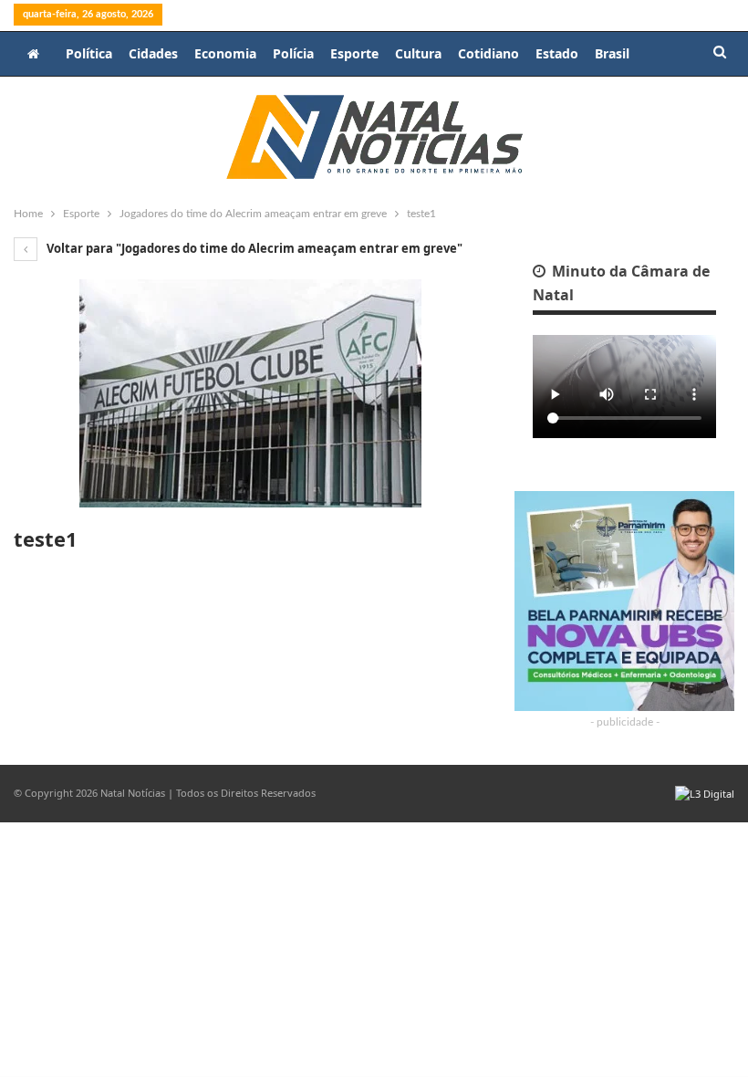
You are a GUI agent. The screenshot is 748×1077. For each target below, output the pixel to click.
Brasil (612, 53)
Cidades (153, 53)
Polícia (293, 53)
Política (89, 53)
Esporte (354, 53)
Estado (556, 53)
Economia (225, 53)
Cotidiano (488, 53)
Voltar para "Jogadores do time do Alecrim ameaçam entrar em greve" (253, 248)
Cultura (418, 53)
